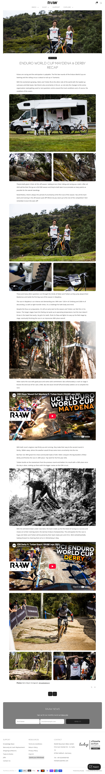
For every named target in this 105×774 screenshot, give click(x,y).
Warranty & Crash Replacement (14, 747)
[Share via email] (95, 687)
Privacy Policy (33, 751)
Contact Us (6, 761)
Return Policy (33, 747)
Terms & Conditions (35, 744)
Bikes (34, 7)
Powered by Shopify (78, 770)
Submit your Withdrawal (36, 757)
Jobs (4, 757)
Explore (67, 7)
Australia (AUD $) (8, 770)
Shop (44, 7)
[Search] (101, 3)
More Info (64, 715)
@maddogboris (44, 683)
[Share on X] (92, 687)
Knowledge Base (8, 744)
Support (56, 7)
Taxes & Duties (8, 754)
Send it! (78, 721)
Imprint (31, 754)
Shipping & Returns (10, 751)
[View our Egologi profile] (90, 744)
